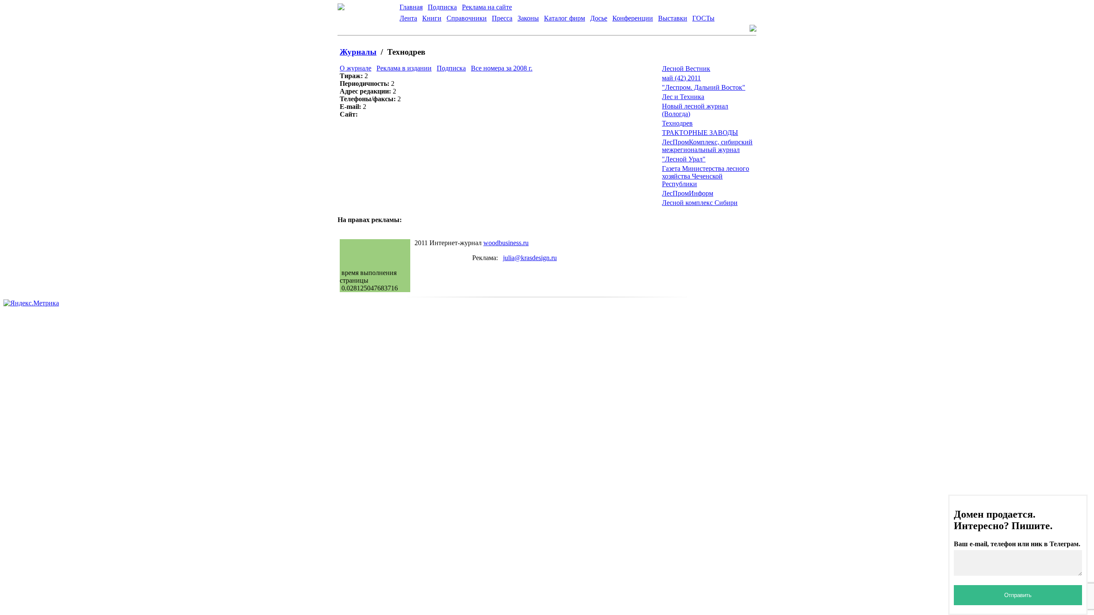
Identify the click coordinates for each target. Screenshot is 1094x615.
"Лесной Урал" (684, 159)
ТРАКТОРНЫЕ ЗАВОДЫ (700, 132)
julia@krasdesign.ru (530, 257)
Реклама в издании (404, 68)
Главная (411, 7)
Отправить (1018, 595)
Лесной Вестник (686, 68)
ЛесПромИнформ (687, 193)
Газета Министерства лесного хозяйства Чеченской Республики (705, 176)
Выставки (672, 18)
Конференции (632, 18)
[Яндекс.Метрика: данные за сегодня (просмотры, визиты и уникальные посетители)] (31, 303)
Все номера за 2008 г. (501, 68)
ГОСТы (703, 18)
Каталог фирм (564, 18)
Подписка (442, 7)
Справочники (467, 18)
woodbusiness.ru (506, 242)
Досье (598, 18)
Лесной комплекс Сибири (700, 202)
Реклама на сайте (487, 7)
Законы (528, 18)
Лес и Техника (683, 96)
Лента (408, 18)
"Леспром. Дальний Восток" (703, 87)
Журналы (358, 51)
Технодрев (677, 123)
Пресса (502, 18)
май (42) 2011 (681, 78)
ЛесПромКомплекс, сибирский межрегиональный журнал (707, 145)
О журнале (355, 68)
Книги (431, 18)
